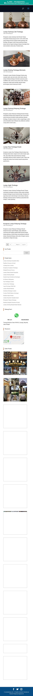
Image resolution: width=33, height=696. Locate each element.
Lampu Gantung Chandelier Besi (11, 260)
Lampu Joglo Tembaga (10, 185)
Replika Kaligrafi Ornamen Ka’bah (11, 302)
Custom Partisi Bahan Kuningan (11, 293)
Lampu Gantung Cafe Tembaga (13, 32)
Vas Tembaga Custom (8, 281)
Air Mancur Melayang (8, 279)
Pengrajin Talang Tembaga (9, 300)
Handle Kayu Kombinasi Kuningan (11, 277)
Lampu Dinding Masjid (8, 274)
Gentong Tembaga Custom (9, 291)
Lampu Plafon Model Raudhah (10, 272)
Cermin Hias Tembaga (8, 284)
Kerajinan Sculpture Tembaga (10, 267)
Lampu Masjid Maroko (8, 288)
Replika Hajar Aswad (8, 295)
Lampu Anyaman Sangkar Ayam (11, 297)
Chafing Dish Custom (8, 265)
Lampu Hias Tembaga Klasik (12, 147)
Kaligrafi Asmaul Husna (9, 270)
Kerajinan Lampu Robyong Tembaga (14, 223)
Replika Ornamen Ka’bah (9, 263)
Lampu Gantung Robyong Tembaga (14, 108)
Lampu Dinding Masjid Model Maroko (12, 304)
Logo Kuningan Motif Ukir (9, 286)
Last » (24, 244)
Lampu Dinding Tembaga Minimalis (14, 70)
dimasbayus (9, 33)
